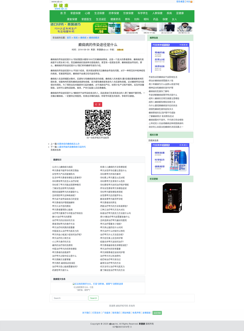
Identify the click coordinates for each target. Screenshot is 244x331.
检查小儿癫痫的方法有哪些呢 (113, 167)
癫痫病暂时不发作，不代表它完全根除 (166, 119)
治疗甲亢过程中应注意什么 (64, 256)
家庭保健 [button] (75, 13)
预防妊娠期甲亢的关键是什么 (65, 192)
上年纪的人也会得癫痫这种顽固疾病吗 (166, 123)
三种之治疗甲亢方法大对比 (112, 209)
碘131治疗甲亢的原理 (62, 216)
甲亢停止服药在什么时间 (111, 227)
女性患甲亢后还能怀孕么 (111, 195)
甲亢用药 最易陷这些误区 (63, 263)
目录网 (112, 305)
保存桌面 (180, 1)
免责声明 (136, 312)
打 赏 (98, 104)
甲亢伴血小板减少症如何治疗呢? (67, 234)
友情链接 (146, 312)
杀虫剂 (132, 305)
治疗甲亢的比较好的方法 (63, 220)
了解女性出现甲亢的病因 (63, 188)
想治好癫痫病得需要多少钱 (161, 80)
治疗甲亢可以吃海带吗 (110, 256)
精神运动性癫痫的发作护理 (161, 87)
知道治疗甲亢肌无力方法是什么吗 (115, 213)
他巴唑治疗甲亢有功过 (110, 259)
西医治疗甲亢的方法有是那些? (114, 206)
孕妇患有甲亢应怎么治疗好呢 (65, 181)
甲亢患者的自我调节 (61, 252)
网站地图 (126, 312)
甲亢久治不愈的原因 (61, 206)
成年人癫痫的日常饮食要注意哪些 (164, 98)
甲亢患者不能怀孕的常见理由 (65, 170)
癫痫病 (83, 37)
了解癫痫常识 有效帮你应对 (161, 116)
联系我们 (116, 312)
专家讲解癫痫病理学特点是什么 (163, 95)
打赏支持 (96, 312)
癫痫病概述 (94, 37)
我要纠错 (120, 50)
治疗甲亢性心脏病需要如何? (65, 266)
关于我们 (86, 312)
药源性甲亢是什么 (60, 270)
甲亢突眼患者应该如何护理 (112, 252)
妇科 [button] (136, 19)
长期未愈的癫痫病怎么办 (68, 143)
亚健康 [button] (180, 13)
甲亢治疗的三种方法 (61, 238)
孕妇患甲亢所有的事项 (110, 174)
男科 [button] (127, 19)
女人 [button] (174, 19)
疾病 (76, 37)
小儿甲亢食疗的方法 (61, 241)
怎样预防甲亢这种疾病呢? (64, 195)
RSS (188, 1)
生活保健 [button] (99, 13)
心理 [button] (87, 13)
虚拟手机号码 (122, 305)
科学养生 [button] (143, 13)
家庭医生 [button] (86, 19)
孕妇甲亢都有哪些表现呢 (111, 192)
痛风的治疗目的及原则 (62, 245)
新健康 (142, 323)
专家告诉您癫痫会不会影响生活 (163, 77)
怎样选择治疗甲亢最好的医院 (113, 220)
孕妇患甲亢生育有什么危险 (112, 181)
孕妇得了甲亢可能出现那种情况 (66, 184)
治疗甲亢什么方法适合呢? (112, 234)
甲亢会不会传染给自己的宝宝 (65, 199)
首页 (69, 37)
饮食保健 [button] (128, 13)
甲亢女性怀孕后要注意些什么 (113, 170)
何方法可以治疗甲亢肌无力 (112, 266)
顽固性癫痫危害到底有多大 (161, 109)
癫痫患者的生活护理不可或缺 (162, 112)
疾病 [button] (169, 13)
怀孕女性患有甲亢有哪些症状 (113, 188)
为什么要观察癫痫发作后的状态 (163, 105)
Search (93, 298)
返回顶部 (157, 313)
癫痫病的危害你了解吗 (159, 91)
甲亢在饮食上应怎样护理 (111, 238)
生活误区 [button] (101, 19)
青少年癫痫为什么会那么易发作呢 (164, 84)
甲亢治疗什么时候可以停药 (112, 231)
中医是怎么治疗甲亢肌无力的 (65, 231)
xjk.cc (112, 323)
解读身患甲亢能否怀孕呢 (111, 199)
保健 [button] (165, 19)
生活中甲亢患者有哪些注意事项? (67, 177)
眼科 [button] (146, 19)
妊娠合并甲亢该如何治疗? (112, 241)
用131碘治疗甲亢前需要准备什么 (115, 216)
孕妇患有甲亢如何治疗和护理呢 (114, 184)
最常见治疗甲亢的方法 (110, 263)
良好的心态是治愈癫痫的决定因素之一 (166, 127)
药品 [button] (155, 19)
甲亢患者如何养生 (108, 202)
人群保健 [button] (157, 13)
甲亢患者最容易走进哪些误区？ (114, 245)
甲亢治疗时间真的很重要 (63, 227)
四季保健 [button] (114, 13)
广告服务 (106, 312)
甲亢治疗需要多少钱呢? (111, 224)
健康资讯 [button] (115, 19)
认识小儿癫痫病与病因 (62, 167)
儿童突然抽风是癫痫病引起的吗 (71, 147)
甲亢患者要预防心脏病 (62, 209)
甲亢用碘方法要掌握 (61, 259)
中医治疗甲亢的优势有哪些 (64, 248)
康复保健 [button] (72, 19)
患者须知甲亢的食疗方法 (63, 224)
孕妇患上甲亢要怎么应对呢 (112, 177)
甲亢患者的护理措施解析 (63, 202)
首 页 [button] (63, 13)
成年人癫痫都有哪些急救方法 (162, 102)
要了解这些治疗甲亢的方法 (112, 270)
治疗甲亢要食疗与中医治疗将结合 (67, 213)
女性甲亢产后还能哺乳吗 (63, 174)
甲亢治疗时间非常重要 (110, 248)
